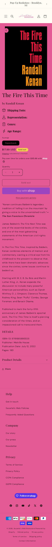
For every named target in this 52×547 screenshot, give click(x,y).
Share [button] (8, 369)
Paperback (12, 143)
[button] (6, 16)
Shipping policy (35, 537)
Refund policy (23, 532)
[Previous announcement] (5, 4)
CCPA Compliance (15, 477)
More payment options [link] (26, 198)
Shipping (5, 154)
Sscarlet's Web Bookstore (24, 528)
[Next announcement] (46, 4)
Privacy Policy (13, 471)
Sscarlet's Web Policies (17, 408)
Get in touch (12, 401)
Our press (11, 439)
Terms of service (20, 537)
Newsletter (11, 446)
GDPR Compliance (15, 484)
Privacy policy (37, 532)
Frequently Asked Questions (20, 414)
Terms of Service (14, 464)
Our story (10, 433)
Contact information (27, 541)
